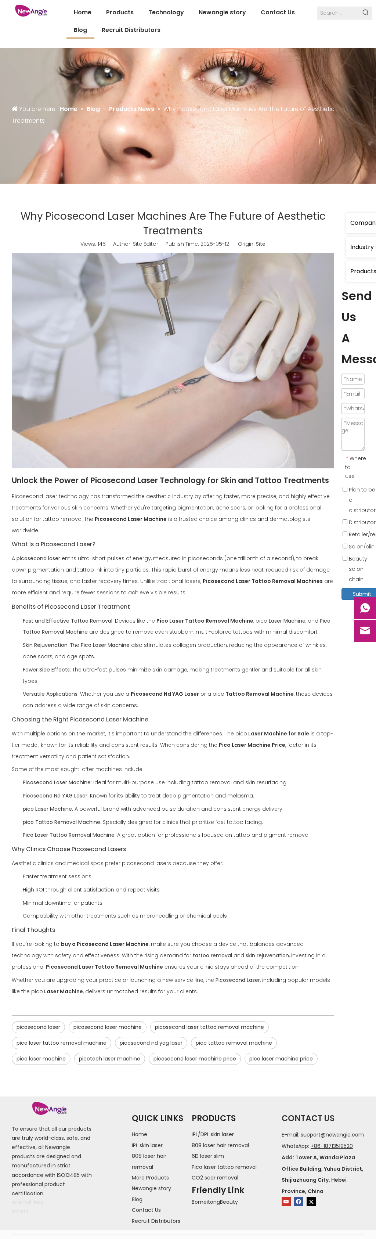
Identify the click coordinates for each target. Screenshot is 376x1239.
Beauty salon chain (357, 569)
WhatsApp (295, 1146)
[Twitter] (311, 1201)
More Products (150, 1177)
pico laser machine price (281, 1058)
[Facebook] (298, 1201)
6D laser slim (208, 1156)
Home (139, 1134)
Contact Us (146, 1210)
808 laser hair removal (220, 1145)
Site (260, 244)
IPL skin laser (147, 1145)
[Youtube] (286, 1201)
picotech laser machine (109, 1058)
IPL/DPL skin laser (213, 1134)
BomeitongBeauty (215, 1202)
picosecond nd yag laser (151, 1043)
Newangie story (151, 1188)
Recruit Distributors (156, 1221)
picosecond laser (38, 1027)
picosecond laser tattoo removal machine (209, 1027)
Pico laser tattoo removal (224, 1167)
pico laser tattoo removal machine (61, 1043)
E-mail (290, 1134)
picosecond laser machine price (194, 1058)
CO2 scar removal (215, 1177)
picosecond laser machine (107, 1027)
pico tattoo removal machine (234, 1043)
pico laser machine (41, 1058)
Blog (137, 1199)
